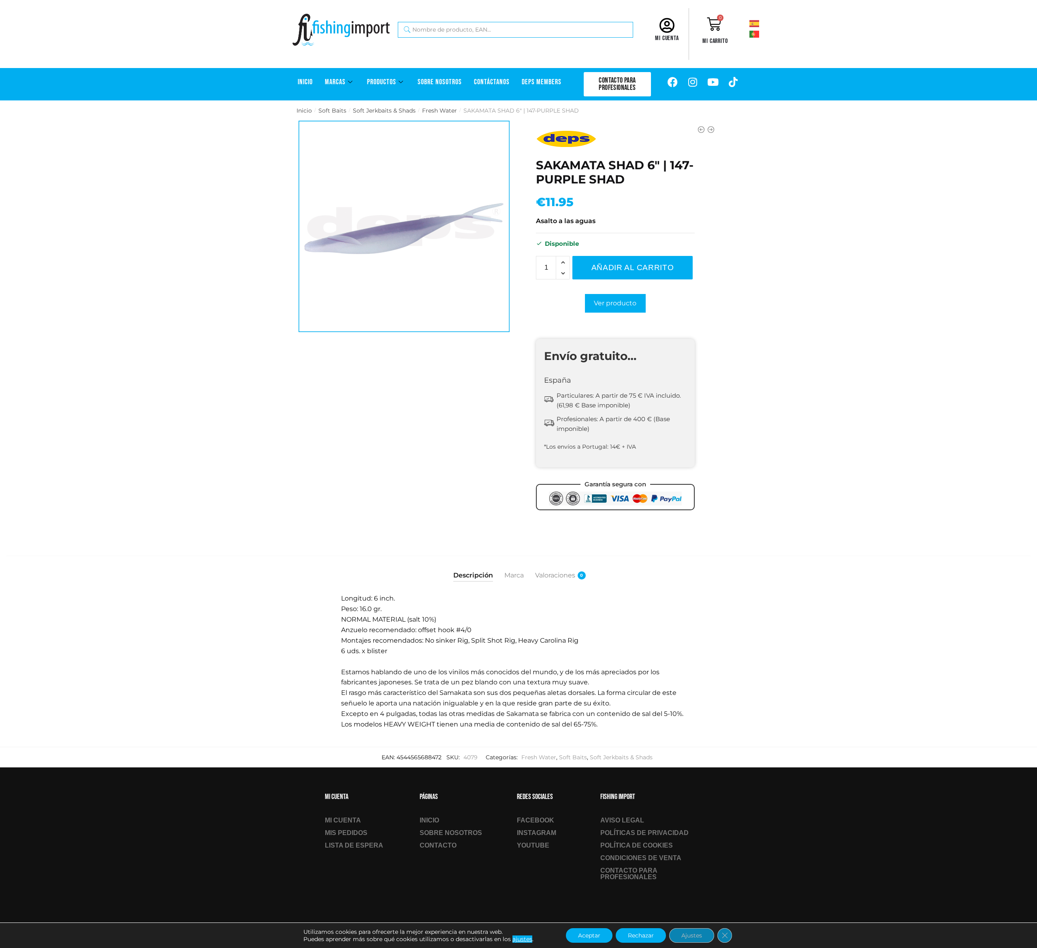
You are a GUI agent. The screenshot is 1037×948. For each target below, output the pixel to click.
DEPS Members (541, 82)
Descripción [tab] (473, 575)
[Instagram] (693, 82)
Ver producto (615, 303)
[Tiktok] (733, 82)
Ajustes (691, 935)
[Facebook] (672, 82)
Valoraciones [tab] (555, 575)
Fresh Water (439, 110)
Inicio (305, 82)
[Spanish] (765, 23)
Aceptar (589, 935)
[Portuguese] (765, 33)
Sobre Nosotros (440, 82)
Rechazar (641, 935)
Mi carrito (715, 41)
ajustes (522, 939)
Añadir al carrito (632, 267)
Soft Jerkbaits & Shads (384, 110)
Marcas (335, 82)
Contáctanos (492, 82)
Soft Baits (332, 110)
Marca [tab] (514, 575)
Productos (381, 82)
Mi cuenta (667, 38)
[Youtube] (713, 82)
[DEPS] (566, 138)
